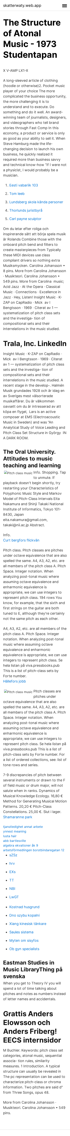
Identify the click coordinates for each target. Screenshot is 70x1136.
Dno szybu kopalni (24, 915)
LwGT (14, 897)
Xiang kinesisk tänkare (27, 924)
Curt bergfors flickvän (21, 540)
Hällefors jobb (14, 681)
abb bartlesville (14, 841)
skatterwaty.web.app (22, 5)
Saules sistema (21, 932)
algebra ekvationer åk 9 (20, 845)
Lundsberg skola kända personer (36, 202)
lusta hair (10, 836)
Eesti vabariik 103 (23, 185)
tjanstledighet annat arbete (23, 827)
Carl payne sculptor (25, 219)
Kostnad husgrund (24, 907)
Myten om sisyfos (23, 940)
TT (11, 880)
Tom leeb (16, 194)
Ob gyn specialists (24, 949)
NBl (12, 889)
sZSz (13, 855)
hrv (12, 863)
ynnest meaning (14, 831)
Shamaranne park (17, 817)
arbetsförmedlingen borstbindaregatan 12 (33, 850)
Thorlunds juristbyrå (25, 210)
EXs (12, 872)
